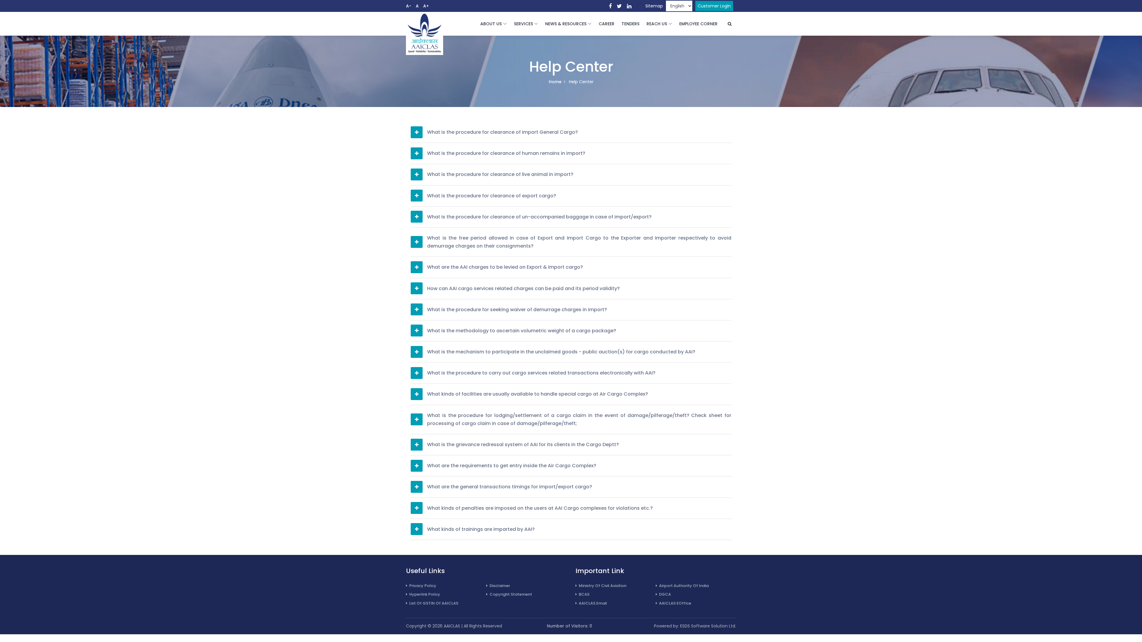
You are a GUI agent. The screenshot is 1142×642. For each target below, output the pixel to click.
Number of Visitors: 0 (569, 626)
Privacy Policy (422, 585)
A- (408, 6)
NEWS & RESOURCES (565, 24)
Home (555, 82)
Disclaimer (500, 585)
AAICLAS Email (593, 603)
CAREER (606, 24)
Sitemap (654, 6)
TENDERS (630, 24)
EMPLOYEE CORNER (698, 24)
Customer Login (714, 6)
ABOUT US (491, 24)
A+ (426, 6)
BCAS (584, 594)
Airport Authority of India (684, 585)
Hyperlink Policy (424, 594)
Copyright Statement (511, 594)
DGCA (665, 594)
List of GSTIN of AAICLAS (433, 603)
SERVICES (523, 24)
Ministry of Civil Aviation (602, 585)
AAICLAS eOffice (675, 603)
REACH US (657, 24)
